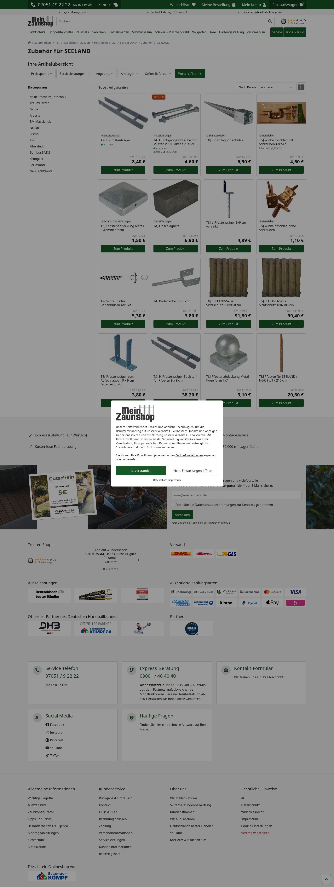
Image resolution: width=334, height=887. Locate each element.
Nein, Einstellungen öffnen (193, 471)
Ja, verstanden (141, 471)
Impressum (174, 480)
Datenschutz (160, 480)
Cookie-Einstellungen (189, 455)
